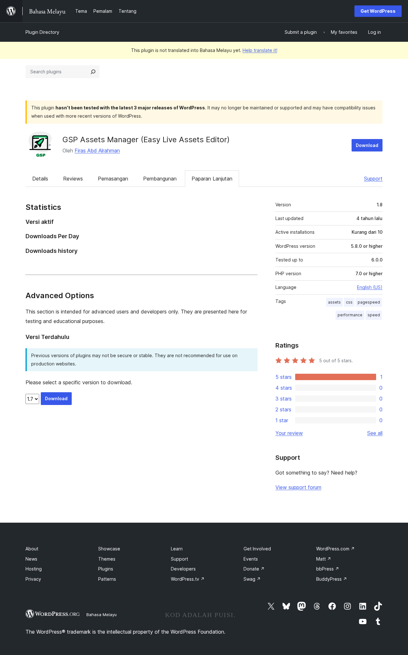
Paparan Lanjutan (212, 178)
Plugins (105, 568)
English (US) (369, 287)
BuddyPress (331, 579)
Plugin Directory (42, 32)
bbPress (327, 568)
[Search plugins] (93, 71)
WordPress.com (335, 548)
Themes (106, 559)
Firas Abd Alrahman (97, 150)
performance (350, 315)
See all (374, 433)
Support (373, 178)
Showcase (109, 548)
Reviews (73, 178)
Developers (183, 568)
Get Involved (257, 548)
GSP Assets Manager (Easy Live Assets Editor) (146, 139)
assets (334, 302)
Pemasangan (113, 178)
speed (374, 315)
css (349, 302)
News (31, 559)
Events (251, 559)
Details (40, 178)
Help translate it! (260, 50)
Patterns (107, 579)
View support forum (298, 487)
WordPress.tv (188, 579)
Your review (289, 433)
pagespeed (369, 302)
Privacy (33, 579)
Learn (177, 548)
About (32, 548)
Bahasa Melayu (101, 614)
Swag (252, 579)
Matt (323, 559)
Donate (254, 568)
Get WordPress (378, 11)
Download (367, 145)
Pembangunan (160, 178)
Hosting (34, 568)
